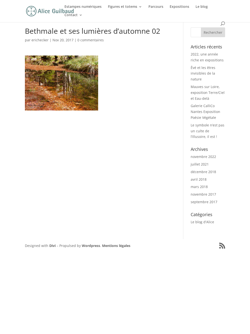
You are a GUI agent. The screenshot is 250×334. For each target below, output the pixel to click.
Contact (71, 15)
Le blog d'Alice (202, 222)
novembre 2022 (203, 156)
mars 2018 (199, 186)
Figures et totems (122, 7)
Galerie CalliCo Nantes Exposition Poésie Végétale (205, 111)
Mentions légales (116, 245)
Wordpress (91, 245)
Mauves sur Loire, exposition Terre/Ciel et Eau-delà (208, 92)
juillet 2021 (200, 164)
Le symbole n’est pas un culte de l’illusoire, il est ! (207, 131)
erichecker (40, 40)
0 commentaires (90, 40)
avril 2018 (199, 179)
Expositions (179, 7)
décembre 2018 (203, 171)
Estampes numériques (83, 7)
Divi (52, 245)
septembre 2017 (204, 202)
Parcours (155, 7)
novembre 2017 (203, 194)
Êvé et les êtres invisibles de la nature (203, 73)
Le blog (202, 7)
